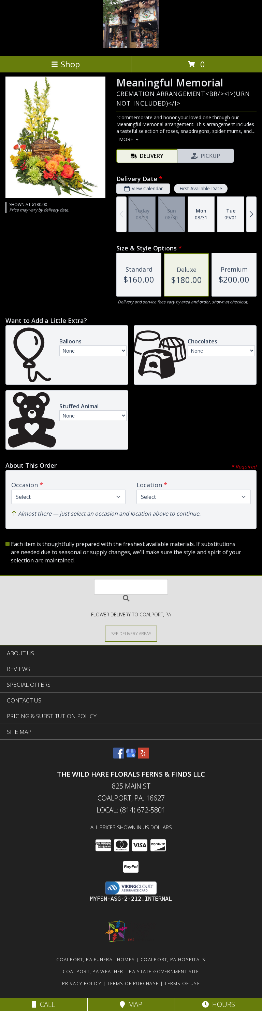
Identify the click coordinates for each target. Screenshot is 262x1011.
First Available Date (200, 188)
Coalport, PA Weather (93, 971)
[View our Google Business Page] (131, 756)
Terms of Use (182, 983)
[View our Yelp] (143, 756)
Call (46, 1004)
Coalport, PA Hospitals (173, 959)
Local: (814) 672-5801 (131, 810)
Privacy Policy (81, 983)
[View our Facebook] (118, 756)
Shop (70, 64)
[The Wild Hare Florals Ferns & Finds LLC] (131, 46)
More (126, 139)
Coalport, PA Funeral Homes (95, 959)
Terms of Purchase (133, 983)
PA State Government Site (164, 971)
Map (133, 1004)
